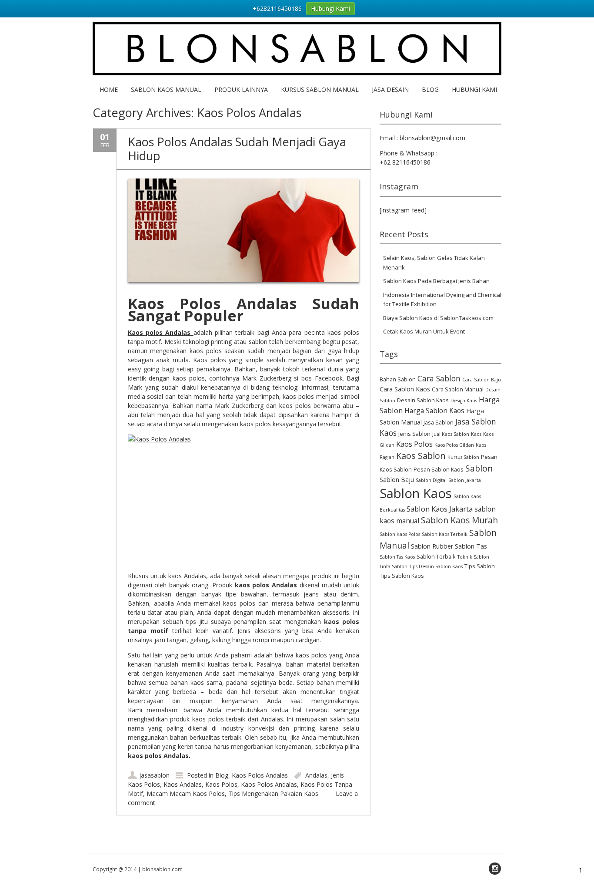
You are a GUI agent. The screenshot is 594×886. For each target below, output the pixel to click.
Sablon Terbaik (436, 556)
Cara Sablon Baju (481, 380)
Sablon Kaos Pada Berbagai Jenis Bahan (436, 281)
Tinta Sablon (393, 566)
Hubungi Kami (474, 89)
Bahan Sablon (398, 379)
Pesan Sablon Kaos (439, 469)
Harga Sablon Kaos (434, 410)
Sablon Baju (397, 479)
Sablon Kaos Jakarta (440, 509)
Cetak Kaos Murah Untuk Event (424, 331)
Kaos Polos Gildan (454, 445)
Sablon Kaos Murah (459, 520)
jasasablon (154, 775)
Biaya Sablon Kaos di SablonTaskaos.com (438, 318)
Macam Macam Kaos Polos (186, 793)
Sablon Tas (471, 546)
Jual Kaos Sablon (450, 434)
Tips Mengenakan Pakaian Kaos (273, 793)
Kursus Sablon (463, 457)
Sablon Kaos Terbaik (444, 534)
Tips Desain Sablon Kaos (436, 566)
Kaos (476, 434)
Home (109, 89)
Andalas (316, 775)
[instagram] (494, 868)
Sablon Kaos (416, 493)
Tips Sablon (479, 566)
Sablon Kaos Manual (166, 89)
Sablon (479, 468)
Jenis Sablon (414, 434)
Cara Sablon (439, 378)
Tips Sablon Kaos (402, 575)
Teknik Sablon (473, 557)
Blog (430, 89)
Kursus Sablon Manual (320, 89)
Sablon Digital (431, 480)
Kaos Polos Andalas (260, 775)
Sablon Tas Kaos (397, 557)
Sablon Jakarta (464, 480)
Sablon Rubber (432, 546)
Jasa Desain (390, 89)
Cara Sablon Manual (458, 389)
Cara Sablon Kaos (405, 389)
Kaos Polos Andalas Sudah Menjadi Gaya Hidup (237, 149)
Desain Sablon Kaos (423, 400)
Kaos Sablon (421, 456)
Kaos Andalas (183, 784)
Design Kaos (464, 401)
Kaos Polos (221, 784)
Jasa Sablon (439, 422)
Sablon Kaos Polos (400, 534)
